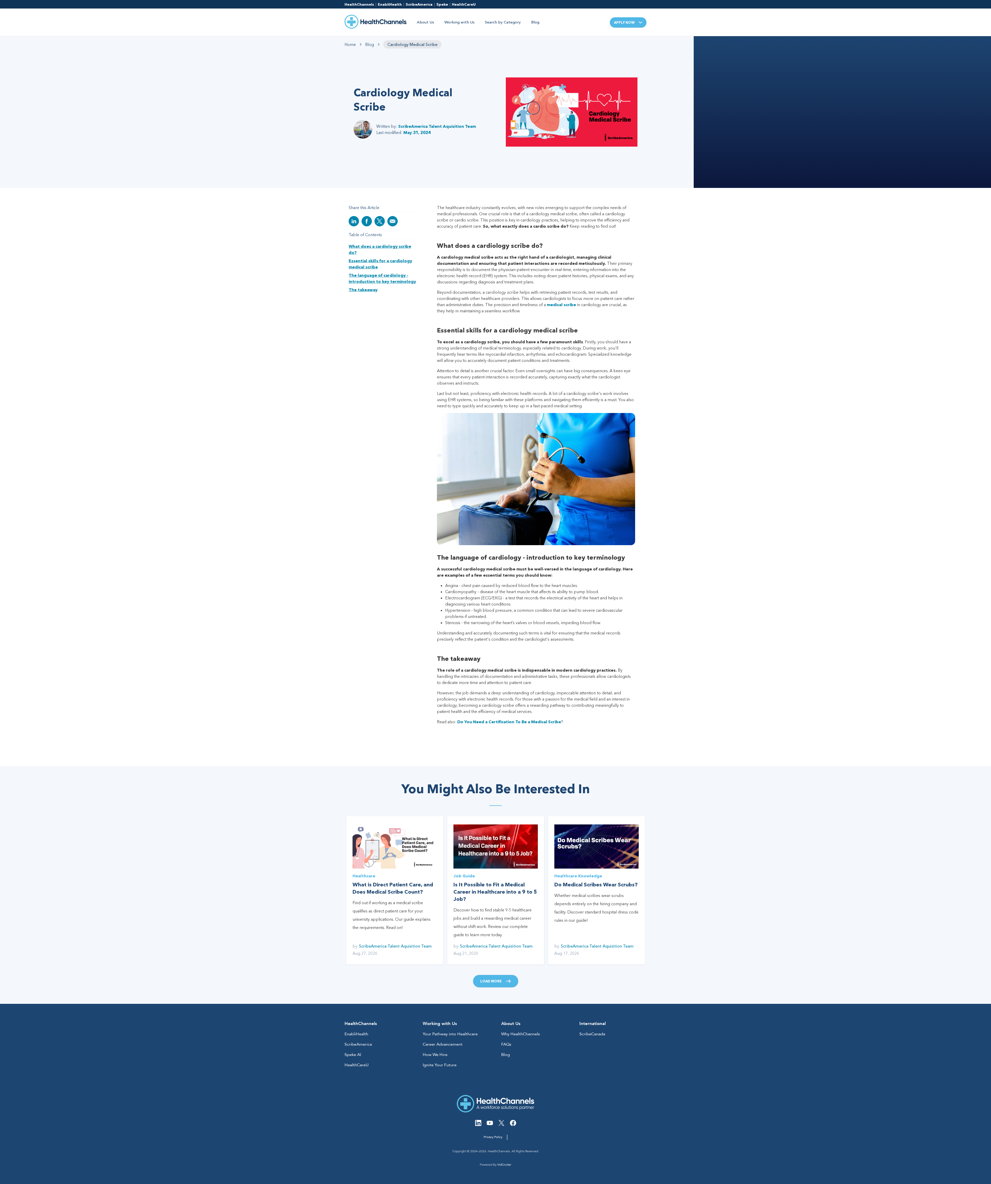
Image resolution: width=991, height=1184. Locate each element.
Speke (442, 4)
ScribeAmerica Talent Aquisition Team (437, 126)
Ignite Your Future (440, 1065)
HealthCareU (464, 4)
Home (350, 44)
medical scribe (561, 304)
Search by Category (503, 22)
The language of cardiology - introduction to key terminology (382, 278)
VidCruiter (504, 1165)
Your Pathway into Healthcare (450, 1034)
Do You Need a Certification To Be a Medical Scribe (509, 721)
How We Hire (435, 1055)
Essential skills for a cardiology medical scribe (380, 263)
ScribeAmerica (419, 4)
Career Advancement (442, 1044)
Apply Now (624, 22)
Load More (491, 981)
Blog (535, 22)
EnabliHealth (390, 4)
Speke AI (353, 1055)
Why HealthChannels (520, 1034)
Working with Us (459, 22)
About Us (425, 22)
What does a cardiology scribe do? (380, 249)
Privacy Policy (493, 1137)
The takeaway (363, 289)
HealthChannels (359, 4)
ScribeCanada (592, 1034)
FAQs (506, 1044)
